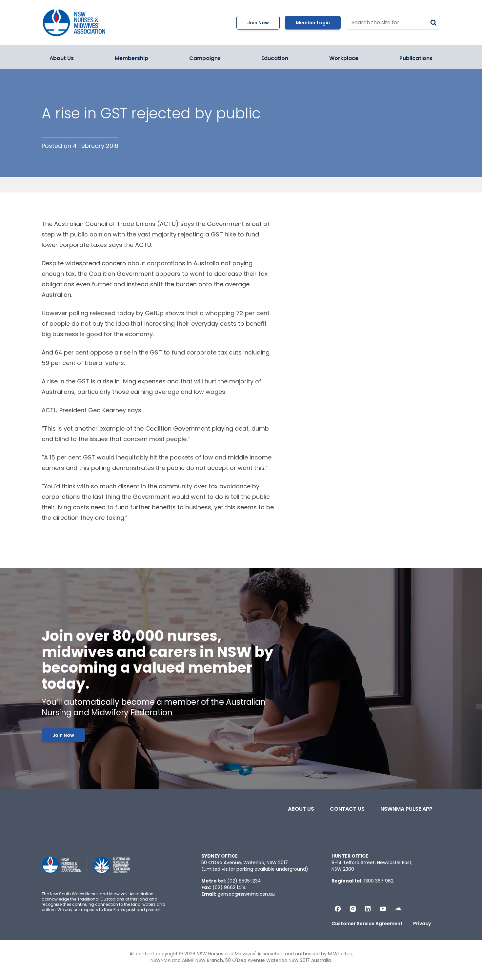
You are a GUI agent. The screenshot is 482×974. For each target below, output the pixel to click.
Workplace (343, 58)
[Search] (433, 23)
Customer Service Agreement (367, 923)
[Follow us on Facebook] (337, 909)
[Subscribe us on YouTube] (383, 909)
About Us (62, 58)
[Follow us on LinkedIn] (368, 909)
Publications (415, 58)
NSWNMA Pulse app (406, 809)
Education (274, 58)
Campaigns (205, 58)
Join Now (258, 22)
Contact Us (347, 809)
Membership (131, 58)
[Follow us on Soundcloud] (398, 909)
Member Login (313, 22)
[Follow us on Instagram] (353, 909)
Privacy (422, 923)
